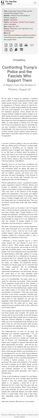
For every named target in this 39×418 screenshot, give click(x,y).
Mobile (22, 417)
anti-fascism (14, 22)
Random (4, 415)
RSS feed (11, 415)
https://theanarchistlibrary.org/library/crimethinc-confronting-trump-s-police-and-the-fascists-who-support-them (20, 37)
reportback (12, 24)
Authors (24, 415)
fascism (32, 22)
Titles (18, 415)
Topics (30, 415)
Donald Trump (24, 22)
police (6, 24)
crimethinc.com (9, 31)
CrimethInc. (14, 20)
